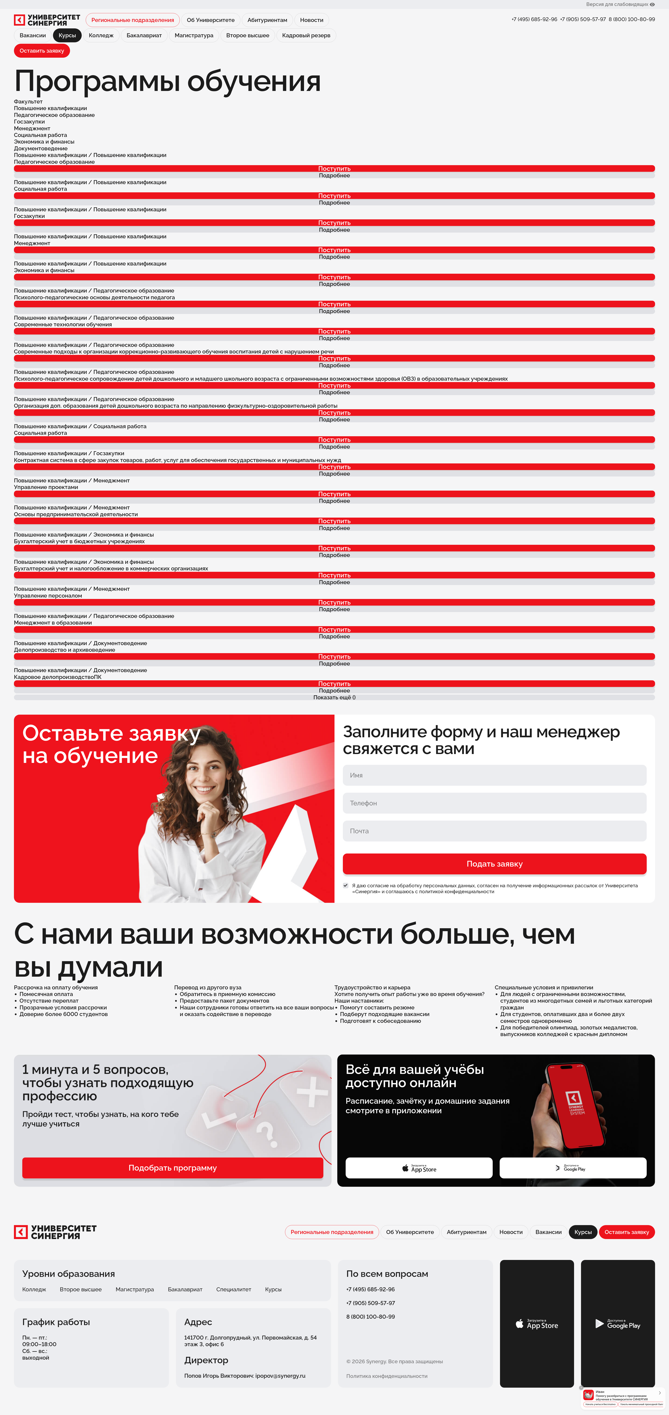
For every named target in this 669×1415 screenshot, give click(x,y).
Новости (311, 20)
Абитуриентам (267, 20)
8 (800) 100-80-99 (632, 19)
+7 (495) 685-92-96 (534, 19)
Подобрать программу (173, 1167)
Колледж (101, 35)
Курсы (273, 1289)
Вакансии (33, 35)
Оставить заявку (42, 50)
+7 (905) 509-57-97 (583, 19)
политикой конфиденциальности (456, 891)
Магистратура (194, 35)
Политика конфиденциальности (387, 1376)
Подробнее (334, 175)
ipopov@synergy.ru (280, 1375)
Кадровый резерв (306, 35)
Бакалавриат (144, 35)
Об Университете (211, 20)
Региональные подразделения (132, 20)
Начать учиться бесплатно (601, 1404)
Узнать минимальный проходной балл (642, 1404)
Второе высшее (247, 35)
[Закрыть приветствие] (581, 1387)
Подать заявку (495, 863)
